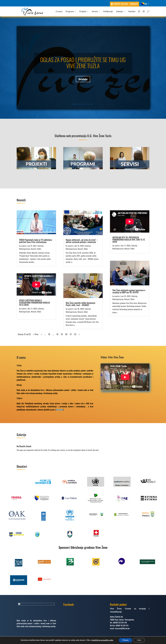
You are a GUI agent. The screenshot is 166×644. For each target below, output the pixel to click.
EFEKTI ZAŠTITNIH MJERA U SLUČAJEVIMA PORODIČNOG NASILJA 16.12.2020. (34, 302)
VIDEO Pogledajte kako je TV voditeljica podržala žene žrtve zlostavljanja (35, 241)
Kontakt (131, 12)
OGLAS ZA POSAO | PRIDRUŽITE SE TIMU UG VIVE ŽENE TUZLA (83, 62)
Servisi (95, 12)
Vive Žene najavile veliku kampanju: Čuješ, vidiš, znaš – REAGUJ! (81, 304)
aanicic (23, 245)
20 (66, 334)
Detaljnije (83, 79)
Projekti (82, 12)
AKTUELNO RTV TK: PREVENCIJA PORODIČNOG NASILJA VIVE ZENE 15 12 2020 (128, 239)
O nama (59, 12)
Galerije (119, 12)
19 (62, 334)
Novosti (33, 248)
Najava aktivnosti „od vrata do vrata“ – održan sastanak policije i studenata (82, 241)
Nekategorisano (24, 248)
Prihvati (125, 640)
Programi (70, 12)
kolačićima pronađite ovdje (102, 640)
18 (57, 334)
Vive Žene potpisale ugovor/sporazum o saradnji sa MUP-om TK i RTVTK (128, 291)
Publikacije (108, 12)
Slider (39, 248)
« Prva (35, 334)
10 (92, 104)
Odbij (139, 640)
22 (75, 334)
